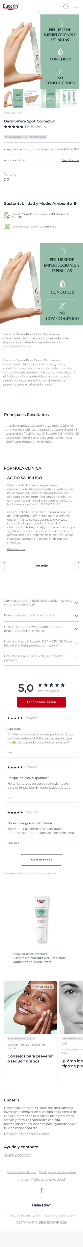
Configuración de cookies (57, 1172)
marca (23, 1179)
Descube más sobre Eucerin (26, 1134)
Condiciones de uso (21, 1172)
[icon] (41, 1190)
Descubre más (70, 160)
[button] (40, 372)
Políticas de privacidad (48, 1179)
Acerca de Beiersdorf (60, 1215)
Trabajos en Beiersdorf (24, 1215)
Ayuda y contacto (17, 1155)
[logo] (11, 7)
